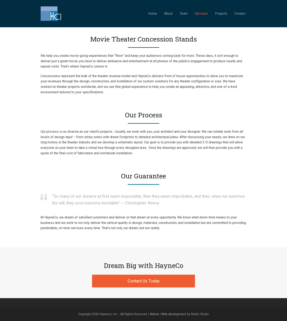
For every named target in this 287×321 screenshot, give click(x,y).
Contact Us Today (143, 281)
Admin (154, 314)
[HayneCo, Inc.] (52, 13)
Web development (173, 314)
